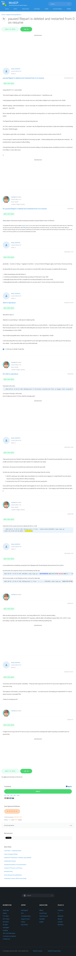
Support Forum (25, 919)
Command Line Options (9, 936)
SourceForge (43, 913)
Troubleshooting (25, 916)
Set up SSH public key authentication (13, 875)
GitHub (41, 910)
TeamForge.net (43, 916)
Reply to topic (10, 29)
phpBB (41, 922)
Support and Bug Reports (13, 14)
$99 (15, 795)
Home (7, 9)
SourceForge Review (9, 825)
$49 (11, 795)
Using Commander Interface (11, 854)
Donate (38, 791)
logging (23, 225)
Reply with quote (9, 83)
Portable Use (6, 939)
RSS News (60, 924)
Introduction (25, 9)
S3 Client (5, 924)
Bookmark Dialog (8, 871)
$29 (8, 795)
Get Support (24, 910)
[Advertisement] (38, 49)
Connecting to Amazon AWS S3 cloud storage (15, 878)
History (23, 922)
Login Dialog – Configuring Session (12, 850)
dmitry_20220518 (15, 69)
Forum (69, 9)
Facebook (60, 910)
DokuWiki (42, 919)
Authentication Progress (10, 861)
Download (37, 9)
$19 (5, 795)
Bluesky (60, 919)
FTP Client (6, 916)
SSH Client (6, 922)
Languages (6, 927)
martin (12, 197)
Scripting (5, 930)
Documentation (57, 9)
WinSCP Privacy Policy (54, 951)
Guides (5, 913)
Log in (26, 29)
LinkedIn (60, 922)
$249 (18, 795)
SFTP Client (6, 919)
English (29, 895)
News (15, 9)
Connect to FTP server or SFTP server (13, 868)
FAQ (22, 913)
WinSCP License (37, 951)
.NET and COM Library (9, 933)
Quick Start (6, 910)
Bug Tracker (24, 924)
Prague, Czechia (20, 204)
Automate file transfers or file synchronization (15, 864)
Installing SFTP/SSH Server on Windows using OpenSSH (17, 857)
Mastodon (60, 916)
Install (46, 9)
